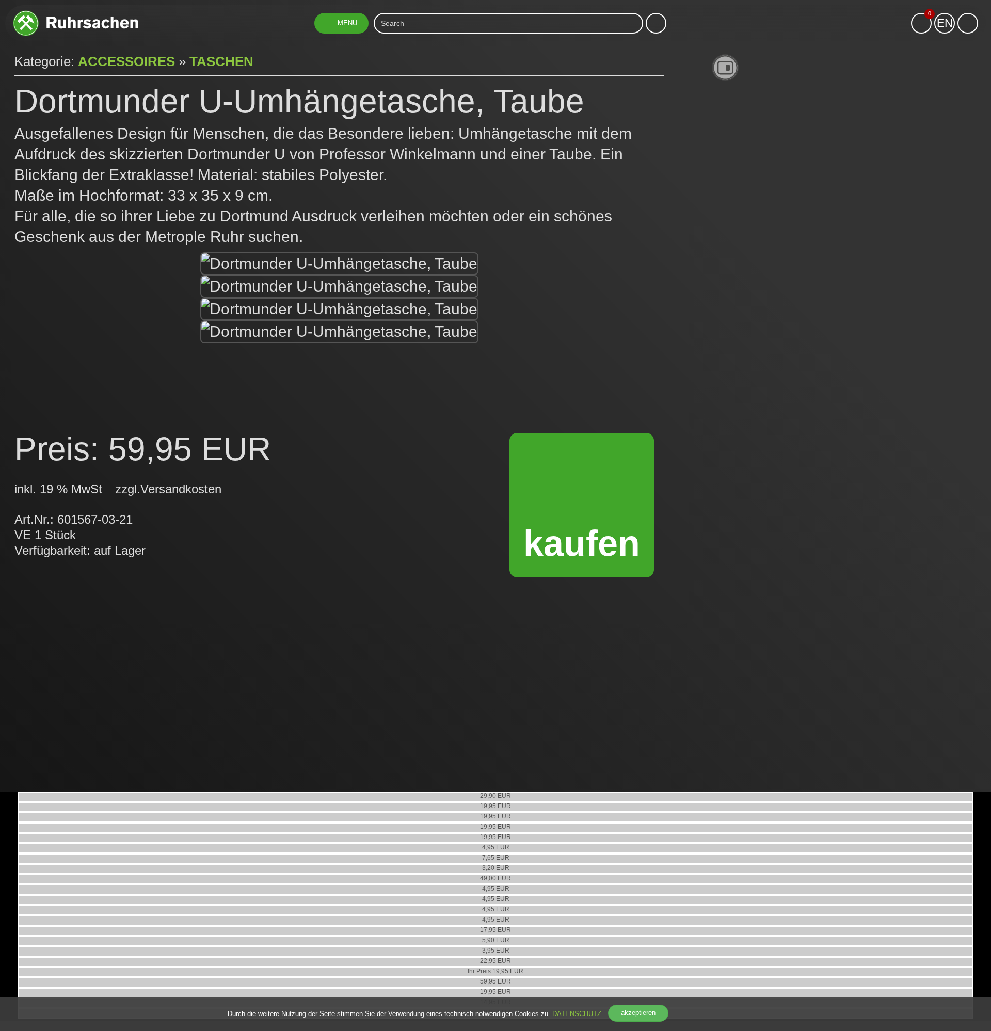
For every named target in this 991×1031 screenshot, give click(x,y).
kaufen (581, 543)
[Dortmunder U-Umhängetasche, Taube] (339, 263)
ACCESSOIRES (126, 61)
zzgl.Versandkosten (168, 489)
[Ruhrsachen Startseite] (75, 14)
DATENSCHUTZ (576, 1014)
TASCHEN (221, 61)
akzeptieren (638, 1013)
